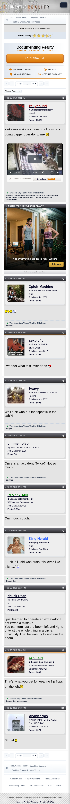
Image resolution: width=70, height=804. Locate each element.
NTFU (58, 786)
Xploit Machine (41, 286)
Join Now (32, 58)
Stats (50, 786)
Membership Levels (17, 786)
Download (46, 179)
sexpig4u (36, 340)
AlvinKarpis (38, 716)
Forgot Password (32, 779)
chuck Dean (16, 596)
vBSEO (50, 802)
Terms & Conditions (51, 779)
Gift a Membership (36, 786)
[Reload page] (7, 19)
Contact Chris (16, 779)
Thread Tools (11, 91)
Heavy (34, 388)
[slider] (59, 172)
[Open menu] (63, 5)
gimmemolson (19, 443)
